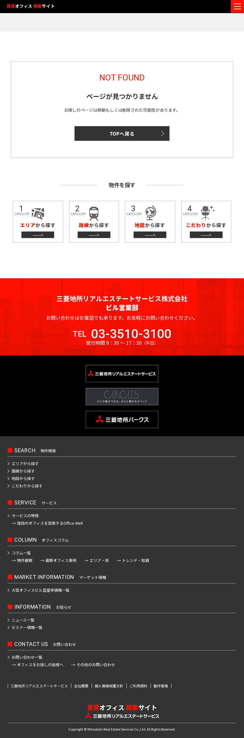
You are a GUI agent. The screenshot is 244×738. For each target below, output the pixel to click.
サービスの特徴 (25, 515)
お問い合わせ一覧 (27, 657)
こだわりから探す (27, 486)
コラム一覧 (21, 553)
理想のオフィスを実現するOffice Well (50, 523)
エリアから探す (25, 463)
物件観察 (24, 560)
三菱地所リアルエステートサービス (39, 686)
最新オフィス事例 (61, 560)
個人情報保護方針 (109, 686)
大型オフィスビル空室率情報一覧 (41, 590)
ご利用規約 (138, 686)
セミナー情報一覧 (27, 627)
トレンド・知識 (135, 560)
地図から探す (23, 478)
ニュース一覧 (23, 620)
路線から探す (23, 471)
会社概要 (81, 686)
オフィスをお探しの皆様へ (40, 664)
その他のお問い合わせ (95, 664)
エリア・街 (99, 560)
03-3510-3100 (131, 334)
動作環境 (161, 686)
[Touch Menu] (237, 6)
